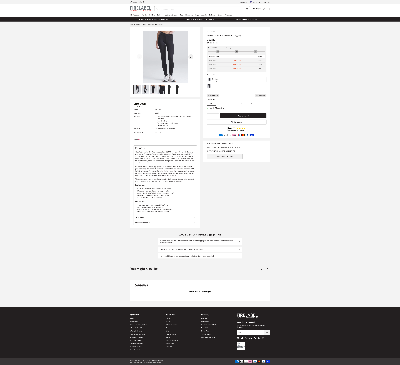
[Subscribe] (267, 332)
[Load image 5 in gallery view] (169, 89)
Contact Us (243, 2)
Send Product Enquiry (224, 156)
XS (211, 104)
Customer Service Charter (209, 325)
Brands (168, 337)
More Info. (238, 147)
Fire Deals (169, 347)
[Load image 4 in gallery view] (161, 89)
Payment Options (171, 334)
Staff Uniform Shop (136, 340)
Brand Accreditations (172, 340)
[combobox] (202, 8)
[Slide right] (190, 56)
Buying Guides (170, 343)
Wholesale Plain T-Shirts (137, 328)
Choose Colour (212, 75)
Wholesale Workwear (136, 337)
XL (252, 104)
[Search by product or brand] (247, 8)
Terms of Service (206, 334)
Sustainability (205, 321)
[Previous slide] (261, 268)
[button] (134, 14)
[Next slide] (267, 268)
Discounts (169, 328)
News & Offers (205, 328)
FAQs (167, 331)
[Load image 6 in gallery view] (177, 89)
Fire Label (137, 360)
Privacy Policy (205, 331)
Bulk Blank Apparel (135, 347)
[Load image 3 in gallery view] (153, 89)
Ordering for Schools (136, 343)
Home (131, 24)
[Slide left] (139, 56)
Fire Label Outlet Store (208, 337)
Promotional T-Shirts (136, 350)
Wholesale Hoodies (136, 331)
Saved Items (134, 321)
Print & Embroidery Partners (139, 325)
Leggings (138, 24)
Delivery (168, 321)
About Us (204, 318)
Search (132, 318)
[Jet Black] (209, 86)
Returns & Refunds (171, 325)
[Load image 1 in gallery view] (137, 89)
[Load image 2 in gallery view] (145, 89)
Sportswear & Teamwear (137, 334)
